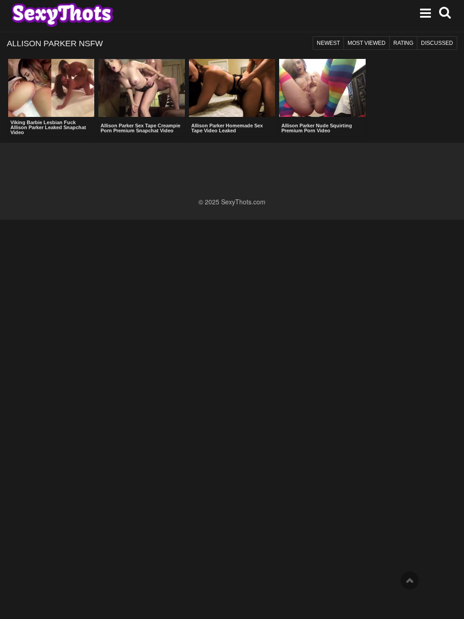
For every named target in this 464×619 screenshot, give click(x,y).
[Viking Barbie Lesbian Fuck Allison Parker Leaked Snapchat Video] (51, 88)
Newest (328, 43)
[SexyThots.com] (62, 15)
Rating (403, 43)
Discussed (437, 43)
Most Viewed (367, 43)
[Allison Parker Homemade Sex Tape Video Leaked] (232, 89)
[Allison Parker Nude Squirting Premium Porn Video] (322, 89)
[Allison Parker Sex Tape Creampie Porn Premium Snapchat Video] (141, 89)
